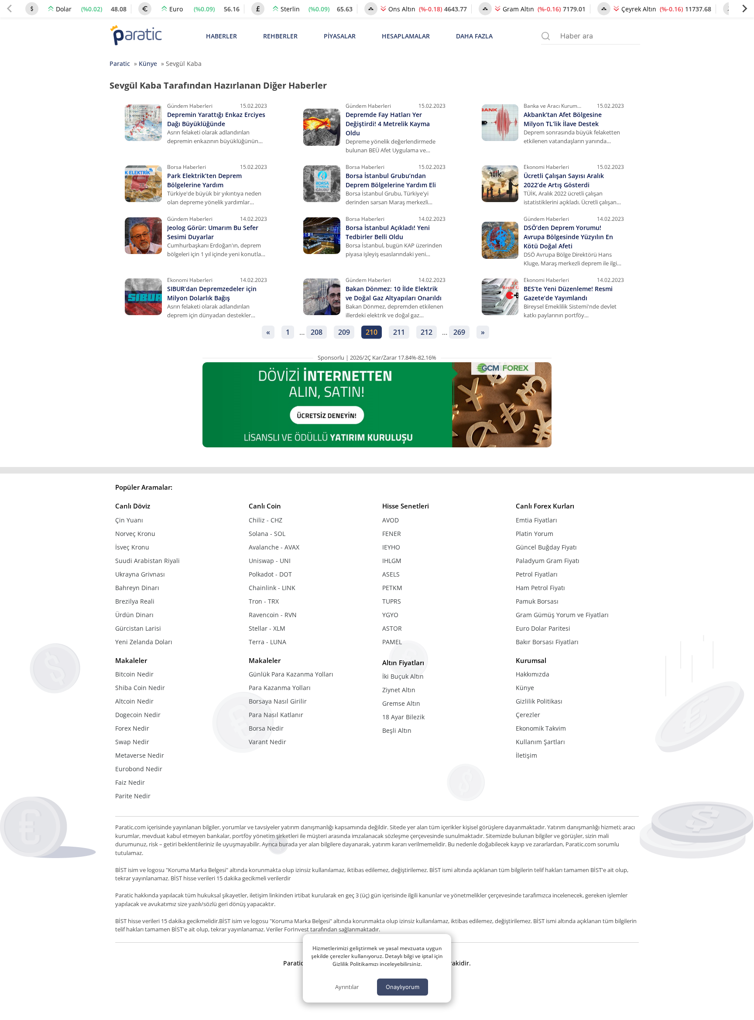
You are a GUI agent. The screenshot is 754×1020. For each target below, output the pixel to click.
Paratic (120, 63)
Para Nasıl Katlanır (276, 715)
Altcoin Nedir (134, 701)
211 (399, 332)
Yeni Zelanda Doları (143, 642)
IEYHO (391, 547)
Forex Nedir (132, 728)
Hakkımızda (532, 674)
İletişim (526, 755)
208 (316, 332)
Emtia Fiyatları (536, 520)
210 (371, 332)
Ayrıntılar (347, 987)
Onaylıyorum (402, 986)
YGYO (390, 615)
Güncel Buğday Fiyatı (546, 547)
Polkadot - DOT (270, 574)
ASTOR (392, 628)
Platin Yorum (534, 533)
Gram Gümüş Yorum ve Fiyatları (562, 615)
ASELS (391, 574)
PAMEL (392, 642)
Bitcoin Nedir (134, 674)
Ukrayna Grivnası (140, 574)
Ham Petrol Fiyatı (540, 588)
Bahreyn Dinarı (137, 588)
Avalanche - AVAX (274, 547)
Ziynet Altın (398, 690)
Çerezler (528, 715)
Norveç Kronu (135, 533)
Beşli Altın (396, 730)
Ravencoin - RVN (273, 615)
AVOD (390, 520)
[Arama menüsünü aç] (546, 36)
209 (344, 332)
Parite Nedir (133, 796)
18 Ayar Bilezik (403, 717)
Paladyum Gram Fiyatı (547, 560)
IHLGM (391, 560)
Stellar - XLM (267, 628)
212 (426, 332)
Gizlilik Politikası (539, 701)
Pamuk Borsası (537, 601)
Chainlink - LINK (272, 588)
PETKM (392, 588)
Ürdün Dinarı (134, 615)
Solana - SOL (267, 533)
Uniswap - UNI (270, 560)
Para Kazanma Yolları (280, 687)
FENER (391, 533)
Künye (148, 63)
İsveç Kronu (132, 547)
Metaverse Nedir (139, 755)
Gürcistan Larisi (138, 628)
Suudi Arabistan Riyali (147, 560)
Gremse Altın (401, 703)
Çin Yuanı (129, 520)
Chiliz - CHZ (265, 520)
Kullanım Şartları (540, 742)
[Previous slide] (10, 9)
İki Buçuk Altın (403, 676)
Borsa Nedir (266, 728)
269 (459, 332)
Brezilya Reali (134, 601)
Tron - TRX (264, 601)
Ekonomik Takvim (541, 728)
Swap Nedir (132, 742)
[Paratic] (136, 36)
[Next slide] (744, 9)
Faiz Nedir (130, 782)
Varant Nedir (267, 742)
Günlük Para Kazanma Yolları (291, 674)
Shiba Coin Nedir (140, 687)
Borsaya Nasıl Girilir (278, 701)
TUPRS (391, 601)
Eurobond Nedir (138, 769)
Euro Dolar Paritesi (543, 628)
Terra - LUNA (267, 642)
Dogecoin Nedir (138, 715)
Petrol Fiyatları (537, 574)
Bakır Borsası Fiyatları (547, 642)
